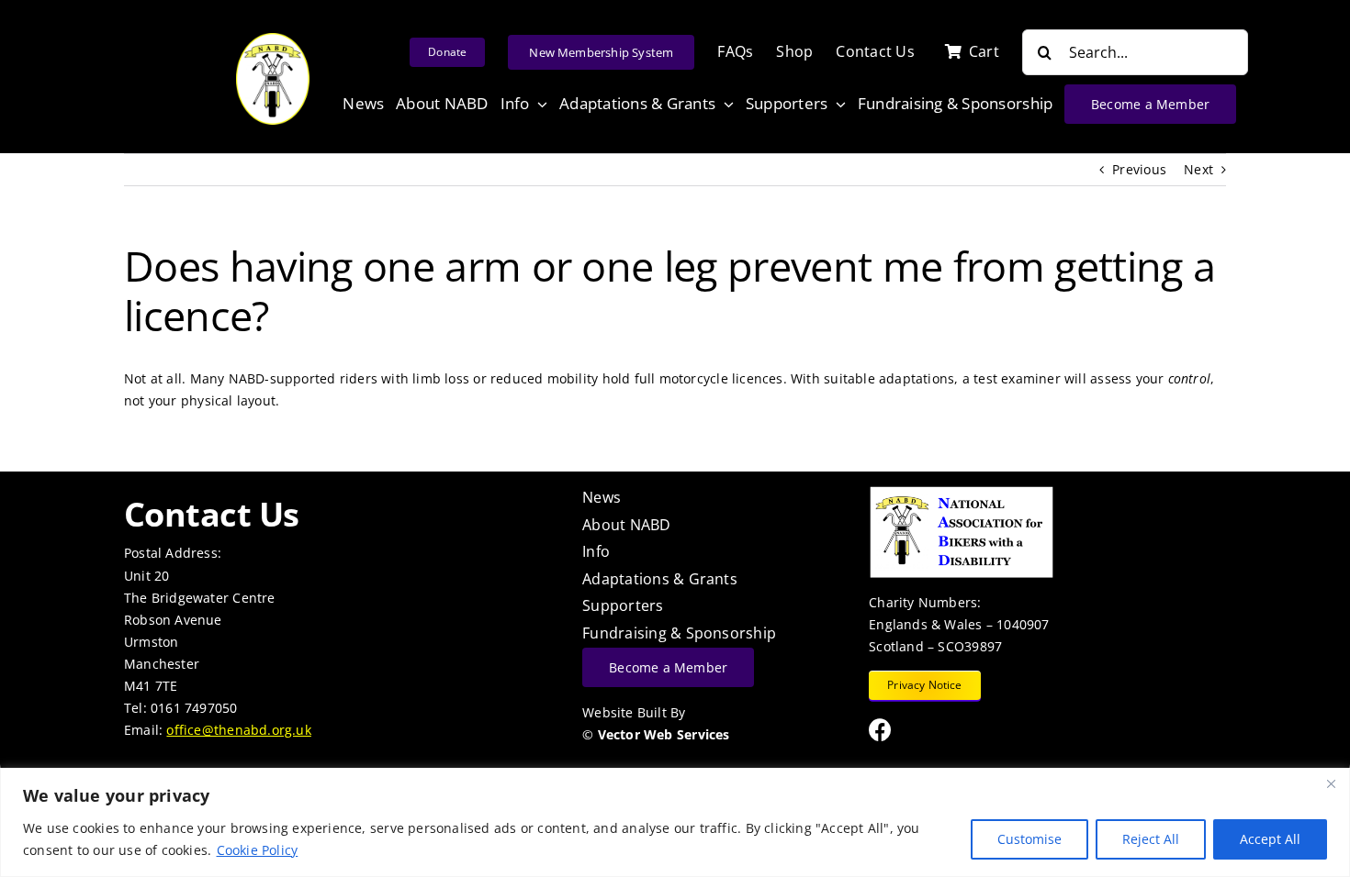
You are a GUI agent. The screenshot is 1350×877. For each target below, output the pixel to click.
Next (1198, 169)
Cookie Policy (257, 850)
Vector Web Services (664, 734)
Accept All (1270, 839)
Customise (1029, 839)
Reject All (1150, 839)
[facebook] (880, 729)
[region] (675, 822)
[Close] (1331, 783)
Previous (1139, 169)
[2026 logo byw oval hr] (272, 39)
